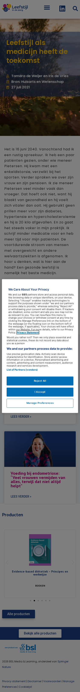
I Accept (40, 391)
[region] (40, 346)
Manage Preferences (40, 402)
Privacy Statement (28, 332)
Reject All (40, 380)
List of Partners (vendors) (22, 369)
